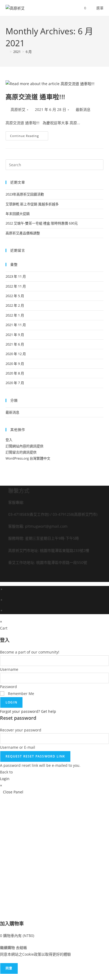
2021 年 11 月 (16, 324)
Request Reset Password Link (35, 756)
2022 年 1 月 (15, 315)
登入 (9, 439)
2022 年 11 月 (16, 286)
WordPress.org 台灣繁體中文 (28, 458)
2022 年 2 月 (15, 305)
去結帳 (21, 947)
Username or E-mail (17, 747)
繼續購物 (7, 947)
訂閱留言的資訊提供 (21, 452)
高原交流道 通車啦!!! (35, 96)
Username (9, 669)
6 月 (29, 51)
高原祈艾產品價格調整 (23, 233)
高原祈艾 (18, 109)
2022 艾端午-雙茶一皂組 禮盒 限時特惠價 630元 (42, 223)
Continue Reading (28, 134)
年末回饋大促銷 (18, 213)
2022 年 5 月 (15, 295)
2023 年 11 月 (16, 276)
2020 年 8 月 (15, 373)
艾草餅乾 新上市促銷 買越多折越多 (32, 204)
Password (8, 686)
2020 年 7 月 (15, 382)
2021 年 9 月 (15, 334)
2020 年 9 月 (15, 363)
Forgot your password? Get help (28, 711)
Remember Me (20, 693)
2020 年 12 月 (16, 353)
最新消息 (83, 109)
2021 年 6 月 (15, 344)
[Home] (7, 51)
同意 (9, 968)
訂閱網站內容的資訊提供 (24, 446)
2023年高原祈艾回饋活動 (25, 194)
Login (11, 702)
